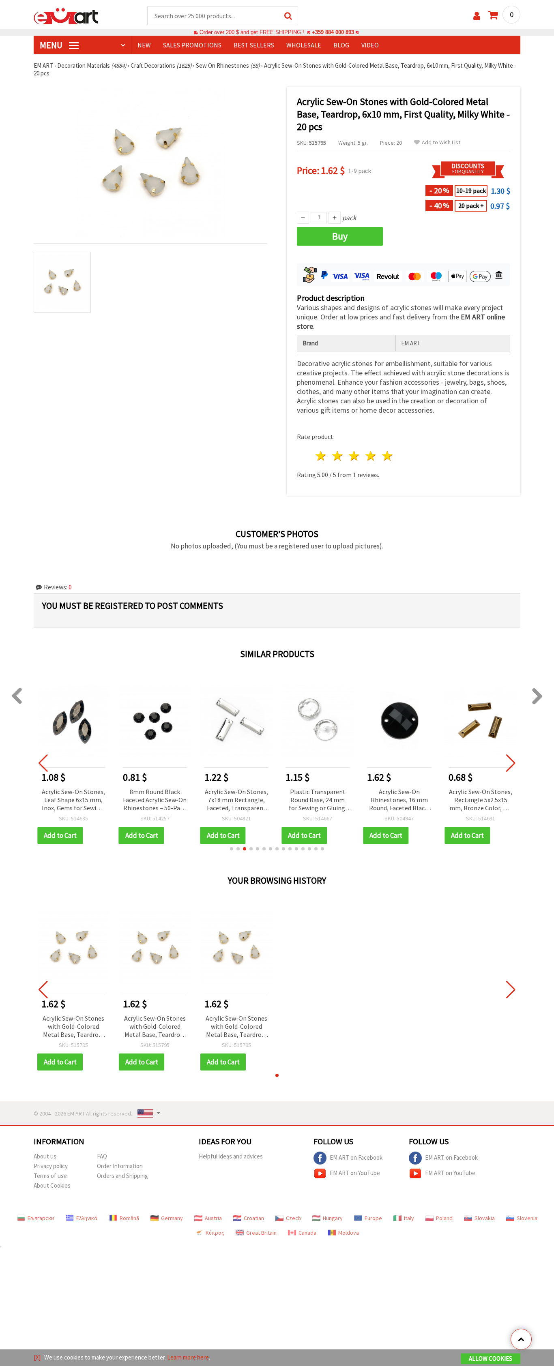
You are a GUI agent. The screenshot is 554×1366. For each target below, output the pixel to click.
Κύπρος (215, 1232)
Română (129, 1218)
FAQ (102, 1156)
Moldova (348, 1232)
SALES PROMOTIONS (192, 45)
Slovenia (527, 1218)
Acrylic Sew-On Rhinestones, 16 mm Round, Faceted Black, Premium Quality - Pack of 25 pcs (399, 800)
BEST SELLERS (254, 45)
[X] (37, 1357)
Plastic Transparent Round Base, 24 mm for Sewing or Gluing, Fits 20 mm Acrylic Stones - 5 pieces (318, 800)
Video (370, 45)
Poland (444, 1218)
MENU (52, 45)
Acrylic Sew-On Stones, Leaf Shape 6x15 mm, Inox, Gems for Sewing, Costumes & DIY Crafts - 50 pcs (73, 800)
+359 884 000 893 (333, 32)
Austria (213, 1218)
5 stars (387, 455)
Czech (293, 1218)
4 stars (371, 455)
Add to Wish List (441, 142)
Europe (373, 1218)
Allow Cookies (490, 1358)
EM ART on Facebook (356, 1157)
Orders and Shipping (122, 1176)
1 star (321, 455)
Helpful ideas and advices (231, 1156)
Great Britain (261, 1232)
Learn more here (188, 1357)
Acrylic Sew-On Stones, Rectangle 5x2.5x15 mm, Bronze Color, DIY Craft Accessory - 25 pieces (480, 800)
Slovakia (485, 1218)
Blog (341, 45)
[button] (231, 848)
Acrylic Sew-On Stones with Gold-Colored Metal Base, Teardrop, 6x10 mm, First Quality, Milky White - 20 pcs (73, 1027)
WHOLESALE (303, 45)
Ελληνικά (87, 1218)
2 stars (338, 455)
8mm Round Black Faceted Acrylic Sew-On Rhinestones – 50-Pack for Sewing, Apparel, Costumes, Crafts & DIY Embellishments (155, 800)
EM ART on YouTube (355, 1173)
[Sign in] (476, 16)
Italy (409, 1218)
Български (41, 1218)
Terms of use (50, 1176)
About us (45, 1156)
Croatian (254, 1218)
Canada (307, 1232)
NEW (144, 45)
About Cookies (52, 1185)
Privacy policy (51, 1166)
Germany (172, 1218)
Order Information (120, 1166)
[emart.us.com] (66, 15)
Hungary (333, 1218)
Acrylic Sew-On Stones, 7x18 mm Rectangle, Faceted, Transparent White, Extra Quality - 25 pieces (236, 800)
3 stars (354, 455)
